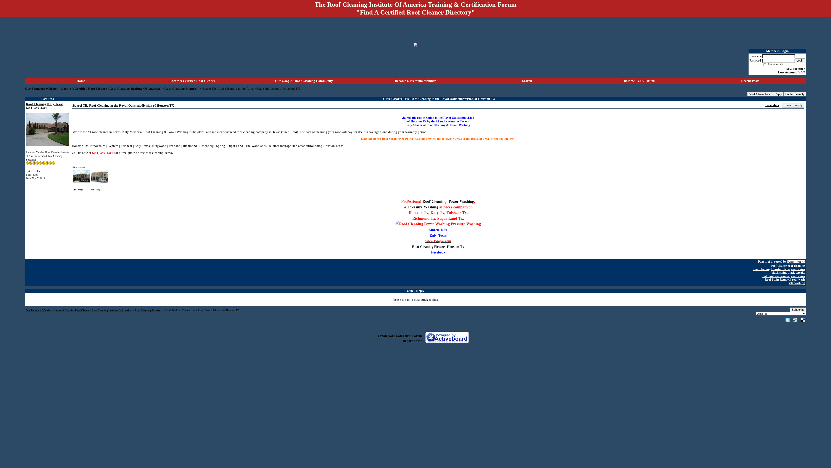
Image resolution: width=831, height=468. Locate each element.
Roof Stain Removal (778, 279)
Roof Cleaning (434, 201)
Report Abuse (412, 341)
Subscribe (798, 309)
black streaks (796, 272)
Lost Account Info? (791, 72)
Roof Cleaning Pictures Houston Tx (438, 247)
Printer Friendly (794, 94)
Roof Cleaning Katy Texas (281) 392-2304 (44, 105)
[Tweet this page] (787, 320)
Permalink (772, 105)
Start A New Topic (760, 94)
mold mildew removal (776, 276)
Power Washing (461, 201)
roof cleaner (779, 265)
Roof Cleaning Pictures (181, 88)
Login (800, 60)
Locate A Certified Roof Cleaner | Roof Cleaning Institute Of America (111, 88)
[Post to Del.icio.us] (802, 320)
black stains (779, 272)
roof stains (798, 269)
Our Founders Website (41, 88)
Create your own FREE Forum (400, 336)
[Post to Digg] (795, 320)
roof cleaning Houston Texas (771, 269)
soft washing (797, 283)
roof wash (798, 279)
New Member (795, 68)
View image (78, 190)
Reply (778, 94)
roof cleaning (796, 265)
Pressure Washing (423, 207)
